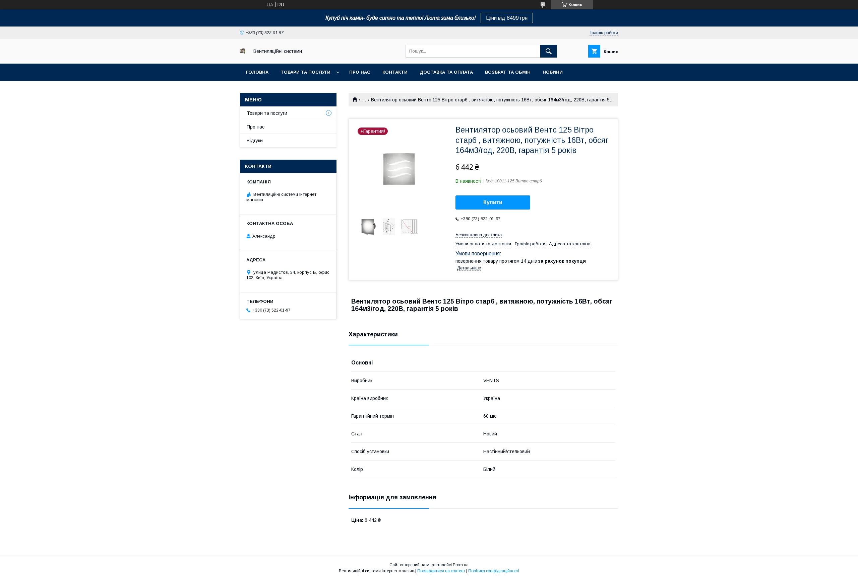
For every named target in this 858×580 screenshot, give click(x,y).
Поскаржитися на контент (441, 571)
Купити (492, 202)
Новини (553, 72)
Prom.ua (461, 565)
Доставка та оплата (446, 72)
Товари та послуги (305, 72)
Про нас (359, 72)
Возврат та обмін (508, 72)
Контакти (395, 72)
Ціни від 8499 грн (507, 18)
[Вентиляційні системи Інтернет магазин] (242, 52)
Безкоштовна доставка (478, 234)
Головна (257, 72)
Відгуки (255, 140)
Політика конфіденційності (493, 571)
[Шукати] (548, 51)
